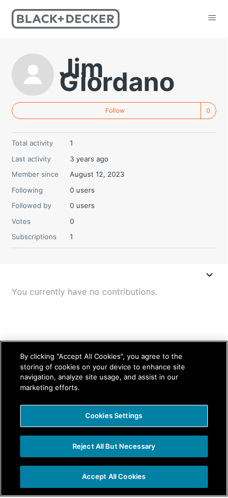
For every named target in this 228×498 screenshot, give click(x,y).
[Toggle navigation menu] (209, 276)
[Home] (66, 19)
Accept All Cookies (113, 476)
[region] (113, 418)
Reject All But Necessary (113, 446)
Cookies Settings (113, 415)
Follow (115, 110)
